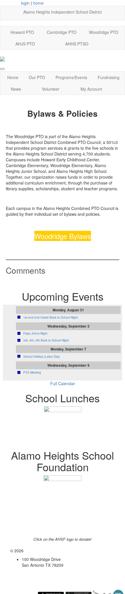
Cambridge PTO (61, 32)
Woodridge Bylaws (62, 236)
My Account (91, 89)
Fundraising (108, 77)
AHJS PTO (25, 44)
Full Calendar (62, 383)
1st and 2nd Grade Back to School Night (50, 317)
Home (12, 77)
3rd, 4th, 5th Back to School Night (46, 340)
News (16, 89)
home (38, 3)
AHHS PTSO (76, 44)
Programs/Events (71, 77)
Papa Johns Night (35, 333)
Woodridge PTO (103, 32)
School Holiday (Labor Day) (41, 356)
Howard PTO (22, 32)
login (25, 3)
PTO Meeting (32, 372)
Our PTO (37, 77)
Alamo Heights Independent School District (62, 12)
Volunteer (50, 89)
